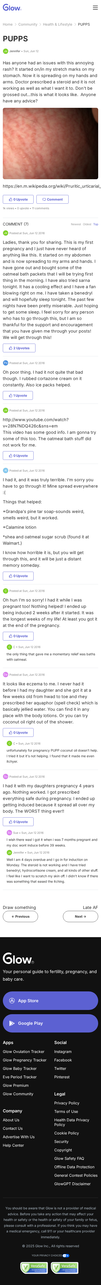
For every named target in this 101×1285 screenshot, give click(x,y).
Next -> (80, 916)
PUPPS (84, 24)
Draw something (19, 907)
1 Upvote (20, 395)
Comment (55, 199)
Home (8, 24)
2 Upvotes (21, 348)
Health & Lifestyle (57, 24)
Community (27, 24)
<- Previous (21, 916)
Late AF (90, 907)
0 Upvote (20, 199)
